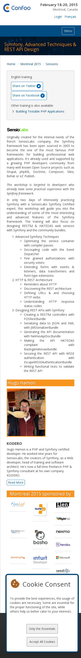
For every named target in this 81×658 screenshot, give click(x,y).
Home (11, 64)
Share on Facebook (26, 95)
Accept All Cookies (42, 642)
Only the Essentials (42, 629)
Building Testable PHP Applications (40, 111)
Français (70, 16)
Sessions (52, 64)
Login (58, 16)
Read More (16, 482)
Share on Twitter (24, 86)
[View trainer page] (27, 412)
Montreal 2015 (30, 64)
